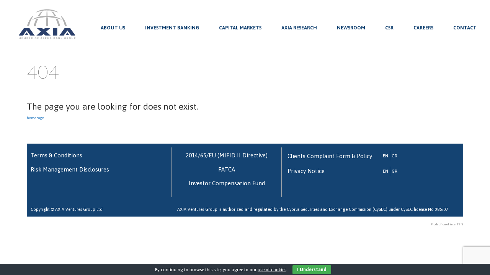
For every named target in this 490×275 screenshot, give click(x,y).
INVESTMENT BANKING (172, 28)
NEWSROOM (351, 28)
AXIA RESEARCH (299, 28)
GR (394, 156)
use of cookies (272, 269)
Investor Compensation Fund (227, 183)
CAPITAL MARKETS (240, 28)
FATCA (226, 169)
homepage (35, 118)
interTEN (456, 224)
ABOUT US (113, 28)
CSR (389, 28)
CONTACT (465, 28)
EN (385, 156)
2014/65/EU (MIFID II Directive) (227, 155)
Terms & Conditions (56, 155)
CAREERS (423, 28)
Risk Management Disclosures (70, 169)
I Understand (312, 269)
